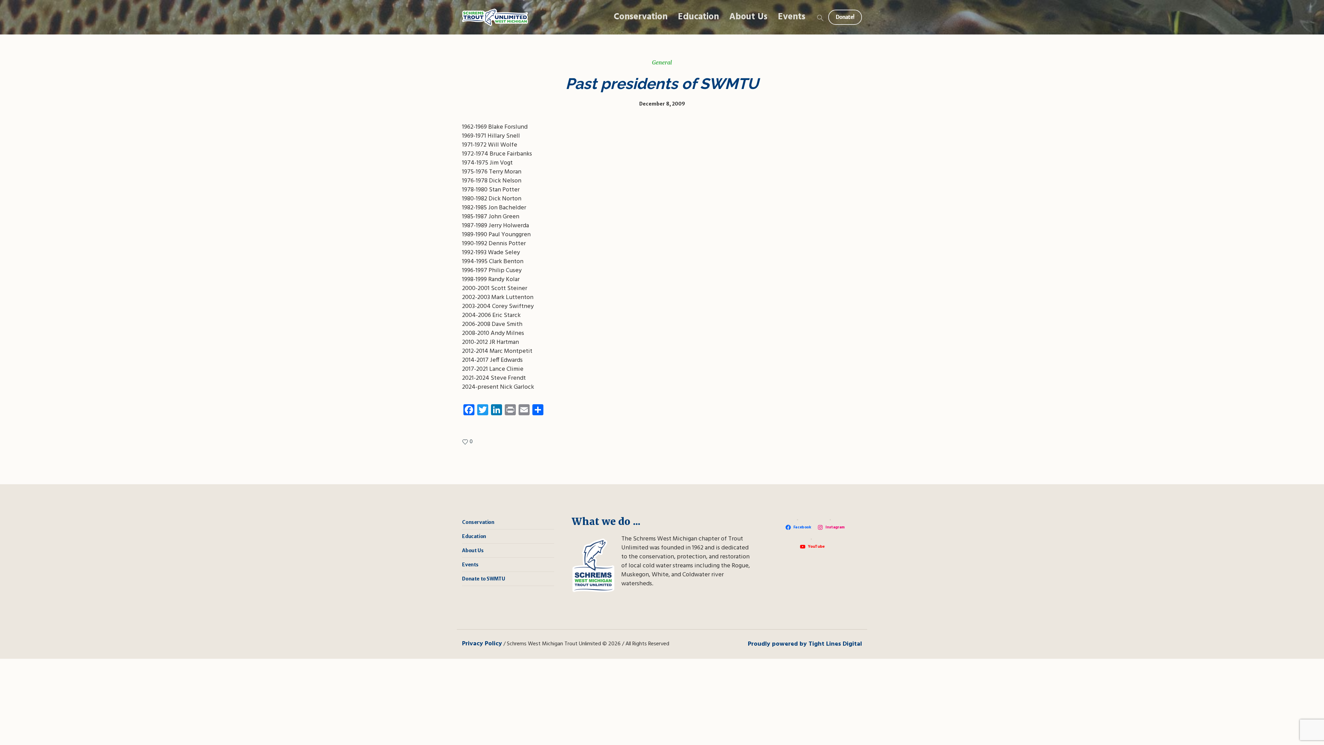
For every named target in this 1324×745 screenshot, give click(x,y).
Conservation (478, 522)
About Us (472, 550)
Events (470, 565)
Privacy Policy (482, 644)
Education (474, 536)
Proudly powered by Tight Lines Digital (805, 644)
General (662, 62)
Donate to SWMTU (483, 579)
